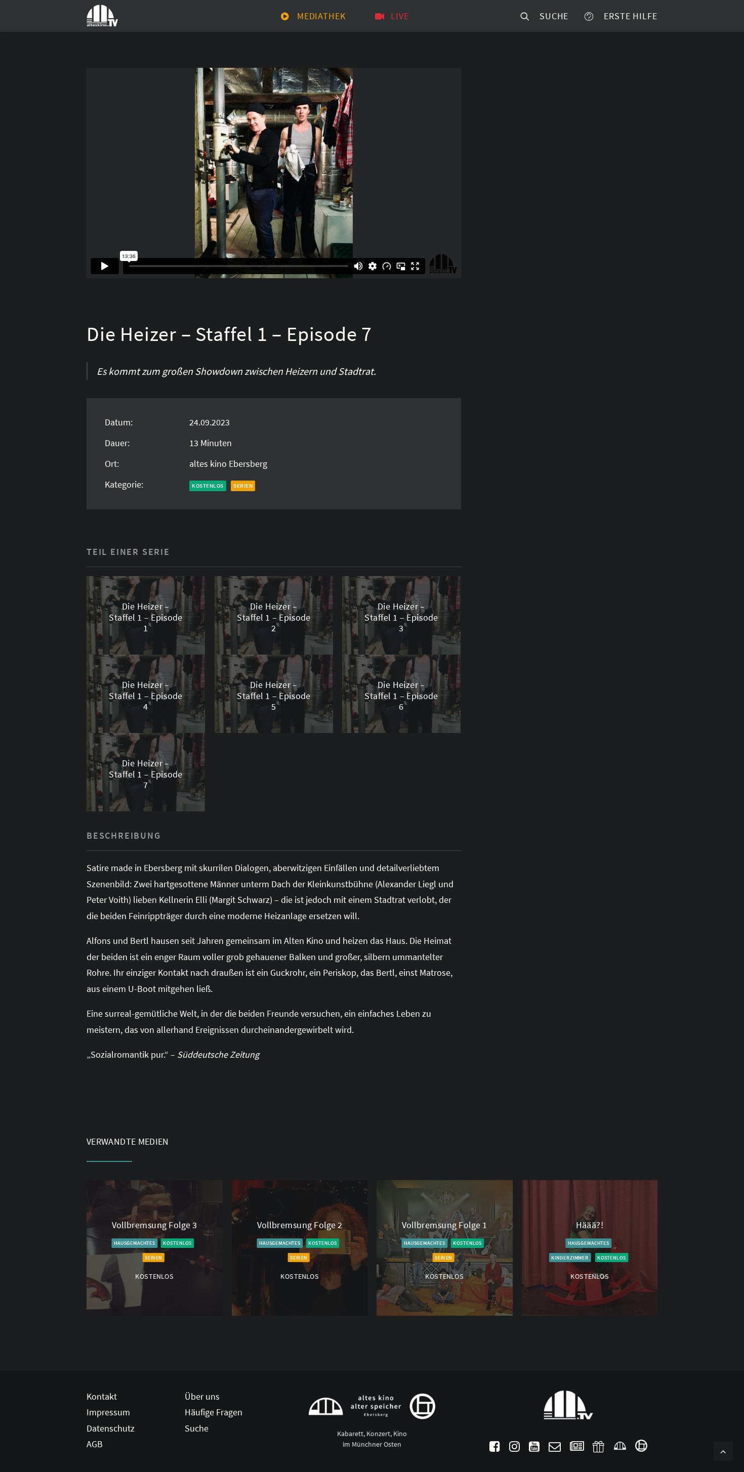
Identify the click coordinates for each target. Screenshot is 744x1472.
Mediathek (321, 16)
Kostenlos (208, 485)
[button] (494, 1448)
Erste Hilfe (628, 16)
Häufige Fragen (213, 1412)
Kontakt (102, 1396)
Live (400, 16)
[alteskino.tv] (102, 16)
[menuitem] (313, 16)
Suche (551, 16)
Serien (243, 485)
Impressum (108, 1412)
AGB (95, 1444)
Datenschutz (111, 1428)
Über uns (202, 1396)
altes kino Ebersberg (228, 463)
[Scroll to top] (723, 1450)
